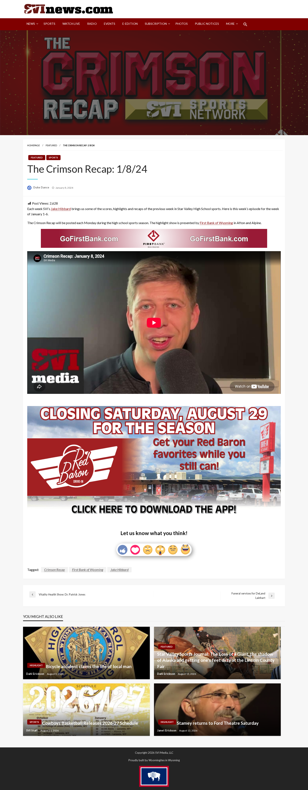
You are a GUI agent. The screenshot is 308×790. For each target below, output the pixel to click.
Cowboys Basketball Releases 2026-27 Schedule (90, 723)
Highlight (36, 665)
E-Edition (130, 23)
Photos (181, 23)
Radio (92, 23)
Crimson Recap (54, 570)
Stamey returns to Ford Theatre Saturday (218, 723)
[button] (245, 24)
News (31, 23)
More (230, 23)
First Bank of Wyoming (216, 223)
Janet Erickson (167, 730)
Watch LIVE (71, 23)
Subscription (156, 23)
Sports (49, 23)
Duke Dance (41, 187)
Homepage (33, 145)
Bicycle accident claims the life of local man (89, 666)
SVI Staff (32, 730)
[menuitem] (31, 24)
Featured (51, 145)
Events (109, 23)
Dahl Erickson (35, 673)
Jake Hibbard (61, 209)
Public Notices (207, 23)
